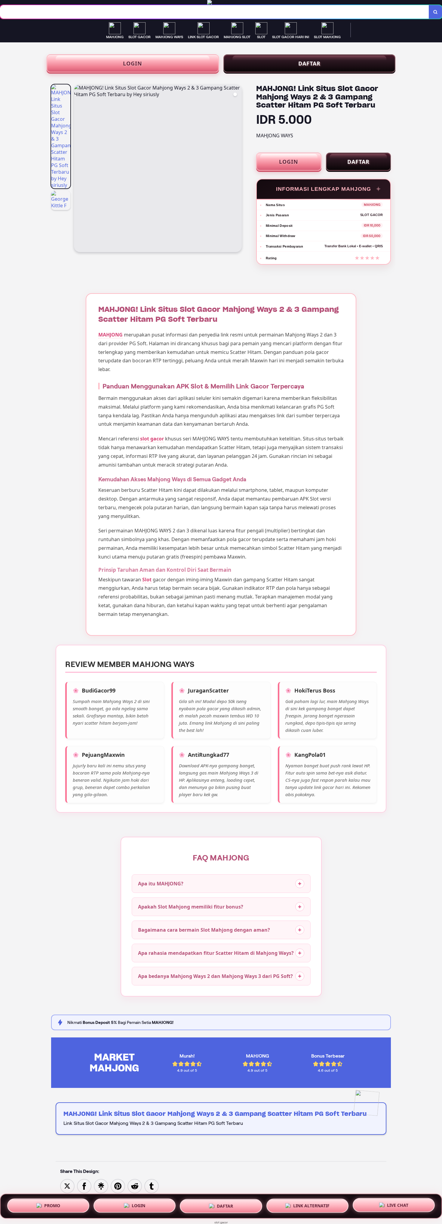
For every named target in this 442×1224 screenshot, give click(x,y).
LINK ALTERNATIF (311, 1204)
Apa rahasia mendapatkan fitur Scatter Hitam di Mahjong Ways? (216, 953)
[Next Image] (237, 169)
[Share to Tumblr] (151, 1185)
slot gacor (152, 438)
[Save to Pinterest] (118, 1185)
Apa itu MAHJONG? (160, 883)
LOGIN (132, 63)
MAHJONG (110, 334)
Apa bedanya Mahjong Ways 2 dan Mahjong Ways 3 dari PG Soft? (215, 976)
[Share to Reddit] (134, 1185)
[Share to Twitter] (67, 1185)
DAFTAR (309, 63)
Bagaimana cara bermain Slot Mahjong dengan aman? (204, 930)
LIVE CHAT (397, 1205)
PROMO (52, 1204)
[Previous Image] (79, 169)
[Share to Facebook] (84, 1185)
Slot (147, 579)
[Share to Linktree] (101, 1185)
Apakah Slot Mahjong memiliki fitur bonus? (190, 906)
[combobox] (214, 12)
